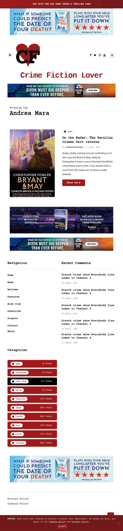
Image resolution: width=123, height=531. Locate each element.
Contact (13, 325)
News (11, 282)
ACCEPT (62, 526)
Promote (13, 318)
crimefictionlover (74, 147)
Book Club (14, 304)
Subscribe (14, 311)
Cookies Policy (18, 503)
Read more (73, 182)
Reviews (13, 289)
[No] (119, 523)
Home (11, 275)
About (11, 331)
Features (14, 296)
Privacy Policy (18, 498)
